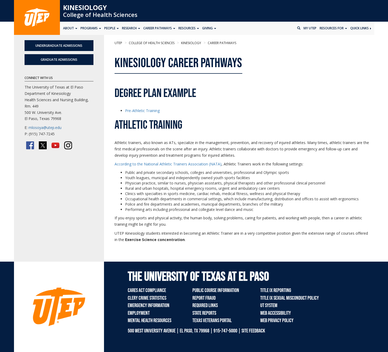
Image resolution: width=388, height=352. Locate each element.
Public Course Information (215, 290)
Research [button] (130, 28)
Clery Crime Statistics (147, 298)
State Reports (204, 313)
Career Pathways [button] (158, 28)
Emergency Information (148, 305)
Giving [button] (208, 28)
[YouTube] (55, 145)
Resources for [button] (332, 28)
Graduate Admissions (59, 59)
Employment (139, 313)
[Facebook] (30, 145)
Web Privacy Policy (277, 320)
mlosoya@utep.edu (45, 127)
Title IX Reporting (275, 290)
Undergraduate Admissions (58, 45)
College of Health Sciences (100, 14)
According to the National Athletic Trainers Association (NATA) (168, 163)
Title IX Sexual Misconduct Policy (289, 298)
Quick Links (360, 28)
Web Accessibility (275, 313)
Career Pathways (221, 43)
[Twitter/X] (42, 145)
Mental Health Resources (149, 320)
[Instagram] (68, 145)
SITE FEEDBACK (253, 331)
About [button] (69, 28)
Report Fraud (204, 298)
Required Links (205, 305)
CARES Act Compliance (147, 290)
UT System (268, 305)
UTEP (118, 43)
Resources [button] (187, 28)
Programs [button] (89, 28)
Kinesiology (85, 7)
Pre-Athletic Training (142, 110)
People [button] (110, 28)
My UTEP (310, 28)
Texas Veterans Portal (212, 320)
